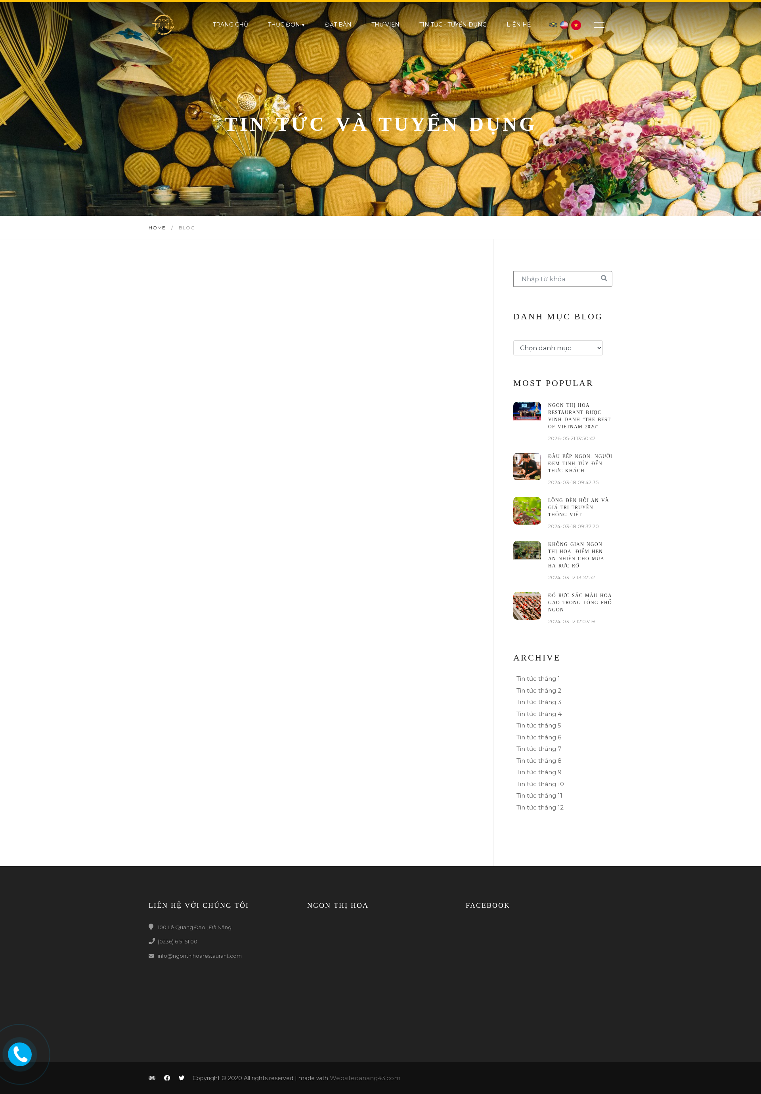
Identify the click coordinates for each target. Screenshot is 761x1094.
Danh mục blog (558, 316)
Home (158, 228)
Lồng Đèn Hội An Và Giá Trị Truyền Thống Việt (578, 507)
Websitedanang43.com (365, 1078)
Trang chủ (230, 24)
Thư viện (385, 24)
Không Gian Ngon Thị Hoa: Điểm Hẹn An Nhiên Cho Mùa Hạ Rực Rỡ (576, 555)
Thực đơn (284, 24)
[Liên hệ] (18, 1053)
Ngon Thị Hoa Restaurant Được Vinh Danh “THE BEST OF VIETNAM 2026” (579, 416)
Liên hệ (519, 24)
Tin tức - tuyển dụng (453, 24)
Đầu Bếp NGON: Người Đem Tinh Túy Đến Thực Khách (580, 463)
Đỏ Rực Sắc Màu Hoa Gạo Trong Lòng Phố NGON (580, 603)
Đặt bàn (338, 24)
